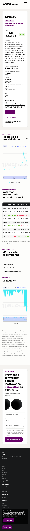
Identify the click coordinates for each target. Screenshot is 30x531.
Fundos (4, 474)
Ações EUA (5, 481)
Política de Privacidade (12, 432)
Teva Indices (5, 507)
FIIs (3, 470)
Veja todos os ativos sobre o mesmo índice (13, 122)
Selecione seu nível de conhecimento (13, 426)
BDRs (3, 468)
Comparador (5, 489)
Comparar (10, 112)
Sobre (4, 503)
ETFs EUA (5, 479)
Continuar (9, 520)
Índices (4, 477)
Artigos (4, 497)
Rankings (4, 491)
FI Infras (4, 472)
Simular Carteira (11, 117)
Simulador (5, 487)
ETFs (3, 466)
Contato (4, 505)
